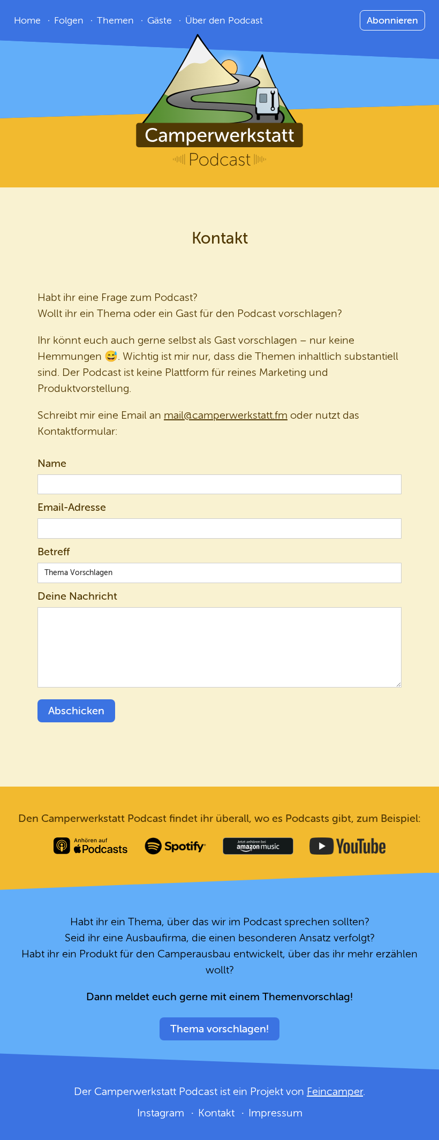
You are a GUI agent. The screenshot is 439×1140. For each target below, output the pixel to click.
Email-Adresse (71, 507)
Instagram (160, 1113)
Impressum (275, 1113)
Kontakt (216, 1113)
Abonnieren (392, 20)
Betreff (53, 552)
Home (27, 20)
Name (51, 463)
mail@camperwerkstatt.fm (225, 415)
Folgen (69, 20)
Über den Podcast (224, 20)
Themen (115, 20)
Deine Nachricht (77, 596)
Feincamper (335, 1091)
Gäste (159, 20)
